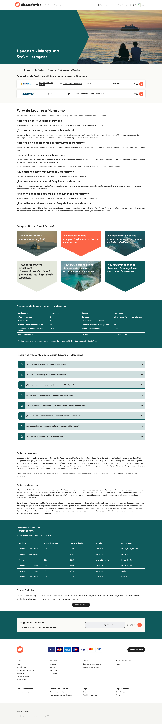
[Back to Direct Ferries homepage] (28, 5)
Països (19, 664)
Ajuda (118, 664)
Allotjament (53, 664)
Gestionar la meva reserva (92, 664)
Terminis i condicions (90, 695)
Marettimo (52, 70)
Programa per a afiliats (57, 692)
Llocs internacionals (23, 692)
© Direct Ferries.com (23, 711)
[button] (81, 364)
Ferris (118, 695)
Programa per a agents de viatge (61, 695)
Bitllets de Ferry (22, 679)
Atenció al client (22, 667)
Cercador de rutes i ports (25, 670)
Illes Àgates (39, 70)
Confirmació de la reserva (91, 667)
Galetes (85, 692)
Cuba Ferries (120, 692)
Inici (18, 70)
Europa (27, 70)
